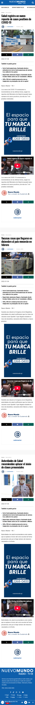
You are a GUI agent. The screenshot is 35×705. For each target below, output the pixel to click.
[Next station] (22, 702)
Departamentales (18, 7)
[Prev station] (29, 702)
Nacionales (5, 7)
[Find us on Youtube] (23, 692)
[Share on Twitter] (6, 54)
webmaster (10, 26)
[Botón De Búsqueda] (33, 2)
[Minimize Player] (33, 702)
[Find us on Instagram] (16, 692)
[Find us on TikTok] (13, 692)
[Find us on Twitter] (19, 692)
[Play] (26, 702)
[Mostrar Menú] (2, 2)
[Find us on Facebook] (10, 692)
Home (2, 12)
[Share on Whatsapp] (28, 54)
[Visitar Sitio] (17, 2)
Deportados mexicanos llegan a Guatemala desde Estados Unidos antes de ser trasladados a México (17, 75)
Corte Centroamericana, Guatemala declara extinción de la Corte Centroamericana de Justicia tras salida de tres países (17, 70)
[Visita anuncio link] (17, 128)
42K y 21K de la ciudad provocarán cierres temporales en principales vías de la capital (15, 80)
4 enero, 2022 (19, 26)
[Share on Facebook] (17, 54)
